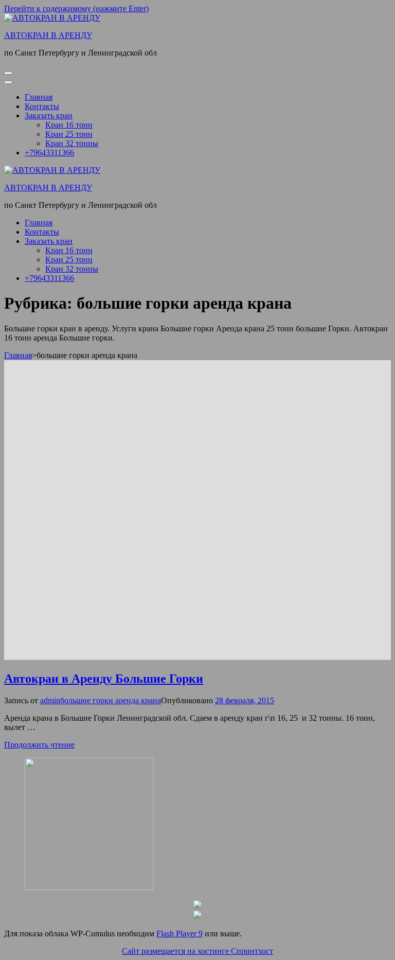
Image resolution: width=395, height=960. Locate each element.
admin (50, 700)
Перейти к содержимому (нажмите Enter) (76, 8)
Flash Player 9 (179, 933)
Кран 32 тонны (71, 143)
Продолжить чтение (39, 744)
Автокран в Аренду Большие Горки (103, 678)
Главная (38, 97)
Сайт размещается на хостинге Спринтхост (197, 951)
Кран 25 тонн (69, 134)
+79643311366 (49, 152)
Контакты (42, 106)
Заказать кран (49, 115)
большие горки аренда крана (110, 700)
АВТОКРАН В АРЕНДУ (48, 35)
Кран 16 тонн (69, 124)
